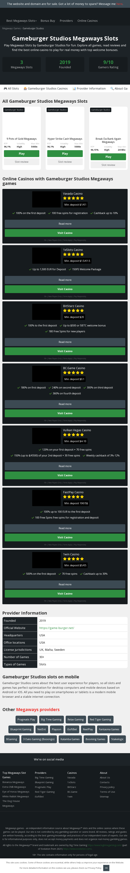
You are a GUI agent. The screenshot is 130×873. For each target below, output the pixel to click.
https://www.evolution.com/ (77, 848)
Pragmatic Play (26, 719)
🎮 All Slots (11, 88)
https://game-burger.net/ (56, 628)
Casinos (72, 773)
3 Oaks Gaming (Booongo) (39, 739)
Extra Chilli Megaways (14, 786)
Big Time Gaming (51, 719)
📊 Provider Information (89, 88)
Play (22, 153)
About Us (105, 777)
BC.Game (72, 791)
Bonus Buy (48, 21)
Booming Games (95, 739)
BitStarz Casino (73, 306)
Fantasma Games (109, 729)
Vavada (71, 777)
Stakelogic (117, 739)
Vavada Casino (73, 193)
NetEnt (41, 729)
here (119, 4)
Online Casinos (88, 21)
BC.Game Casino (74, 368)
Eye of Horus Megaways (15, 791)
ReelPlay (88, 729)
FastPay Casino (73, 492)
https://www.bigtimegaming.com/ (105, 845)
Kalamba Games (70, 739)
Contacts (105, 782)
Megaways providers (38, 709)
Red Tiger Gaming (100, 719)
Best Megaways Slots (20, 20)
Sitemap (104, 796)
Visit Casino (65, 233)
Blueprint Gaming (20, 729)
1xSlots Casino (73, 250)
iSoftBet (72, 729)
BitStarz (71, 787)
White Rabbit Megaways (15, 796)
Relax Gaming (76, 719)
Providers (66, 21)
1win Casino (71, 554)
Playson (56, 729)
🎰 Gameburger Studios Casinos (46, 88)
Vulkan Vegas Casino (77, 430)
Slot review (21, 162)
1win (69, 796)
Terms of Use (107, 791)
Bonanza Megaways (13, 782)
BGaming (11, 739)
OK (106, 867)
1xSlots (71, 782)
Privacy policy (107, 787)
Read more (65, 223)
